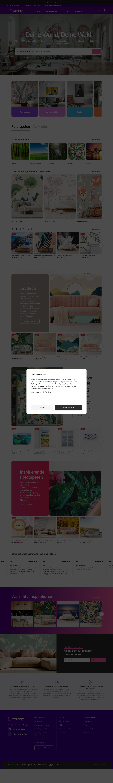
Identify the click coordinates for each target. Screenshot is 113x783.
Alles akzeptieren (68, 407)
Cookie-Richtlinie (45, 392)
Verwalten (42, 407)
